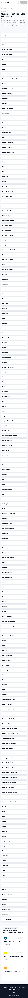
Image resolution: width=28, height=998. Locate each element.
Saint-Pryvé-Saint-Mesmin (9, 792)
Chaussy (4, 240)
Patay (3, 645)
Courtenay (5, 303)
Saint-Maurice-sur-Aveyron (10, 772)
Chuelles (4, 264)
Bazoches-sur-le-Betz (8, 74)
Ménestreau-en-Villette (8, 513)
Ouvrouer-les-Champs (8, 621)
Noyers (4, 596)
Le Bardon (5, 455)
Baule (3, 69)
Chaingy (4, 186)
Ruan (3, 689)
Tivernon (4, 880)
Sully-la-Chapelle (7, 841)
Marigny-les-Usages (8, 504)
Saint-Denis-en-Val (7, 714)
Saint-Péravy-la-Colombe (9, 782)
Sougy (4, 836)
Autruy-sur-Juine (7, 54)
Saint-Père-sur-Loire (8, 787)
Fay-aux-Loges (6, 357)
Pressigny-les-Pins (7, 670)
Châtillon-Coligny (7, 225)
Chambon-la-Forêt (7, 196)
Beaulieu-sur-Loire (7, 88)
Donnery (4, 323)
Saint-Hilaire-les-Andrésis (9, 728)
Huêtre (4, 406)
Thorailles (5, 865)
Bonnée (4, 127)
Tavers (4, 850)
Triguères (5, 890)
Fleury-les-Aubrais (7, 372)
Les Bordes (5, 465)
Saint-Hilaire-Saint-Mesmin (10, 733)
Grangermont (6, 396)
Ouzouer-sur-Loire (7, 631)
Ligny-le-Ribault (6, 469)
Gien (3, 386)
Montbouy (5, 548)
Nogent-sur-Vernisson (8, 592)
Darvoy (4, 318)
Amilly (4, 35)
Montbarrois (5, 543)
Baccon (4, 64)
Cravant (4, 308)
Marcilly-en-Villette (7, 489)
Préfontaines (5, 665)
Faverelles (5, 352)
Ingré (3, 411)
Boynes (4, 157)
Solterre (4, 831)
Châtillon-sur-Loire (7, 235)
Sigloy (4, 826)
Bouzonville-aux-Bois (8, 152)
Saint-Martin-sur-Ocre (8, 767)
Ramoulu (4, 684)
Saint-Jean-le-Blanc (7, 748)
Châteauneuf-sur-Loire (8, 220)
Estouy (4, 347)
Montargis (5, 538)
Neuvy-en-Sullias (7, 577)
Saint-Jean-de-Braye (8, 738)
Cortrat (4, 289)
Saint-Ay (4, 694)
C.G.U (10, 989)
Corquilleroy (5, 284)
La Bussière (5, 430)
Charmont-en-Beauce (8, 210)
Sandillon (4, 806)
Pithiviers (5, 650)
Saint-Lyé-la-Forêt (7, 758)
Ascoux (4, 44)
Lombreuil (5, 474)
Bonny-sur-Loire (6, 132)
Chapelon (5, 206)
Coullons (4, 294)
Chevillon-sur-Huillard (8, 250)
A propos (5, 987)
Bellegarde (5, 98)
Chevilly (4, 254)
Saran (3, 816)
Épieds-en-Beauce (7, 337)
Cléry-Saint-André (7, 269)
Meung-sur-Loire (7, 523)
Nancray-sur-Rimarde (8, 557)
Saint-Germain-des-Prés (9, 719)
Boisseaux (5, 123)
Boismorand (5, 118)
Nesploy (4, 567)
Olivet (4, 601)
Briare (4, 166)
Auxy (3, 59)
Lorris (3, 479)
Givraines (5, 391)
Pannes (4, 640)
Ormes (4, 611)
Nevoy (4, 582)
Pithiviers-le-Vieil (7, 655)
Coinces (4, 274)
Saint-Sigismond (7, 797)
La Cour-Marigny (7, 440)
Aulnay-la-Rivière (7, 49)
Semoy (4, 821)
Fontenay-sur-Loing (7, 377)
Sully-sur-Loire (6, 846)
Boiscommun (5, 113)
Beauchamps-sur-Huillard (9, 79)
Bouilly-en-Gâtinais (7, 142)
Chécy (4, 245)
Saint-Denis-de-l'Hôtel (8, 709)
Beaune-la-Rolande (7, 93)
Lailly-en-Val (5, 450)
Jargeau (4, 416)
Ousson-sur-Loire (7, 616)
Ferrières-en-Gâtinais (8, 367)
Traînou (4, 885)
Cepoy (4, 171)
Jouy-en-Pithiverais (7, 421)
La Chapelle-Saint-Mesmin (9, 435)
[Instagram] (14, 992)
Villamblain (5, 904)
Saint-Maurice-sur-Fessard (9, 777)
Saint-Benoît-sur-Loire (8, 699)
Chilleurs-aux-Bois (7, 259)
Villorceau (5, 914)
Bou (3, 137)
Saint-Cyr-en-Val (7, 704)
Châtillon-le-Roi (6, 230)
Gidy (3, 381)
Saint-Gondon (6, 723)
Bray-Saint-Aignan (7, 162)
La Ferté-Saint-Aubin (8, 445)
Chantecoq (5, 201)
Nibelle (4, 587)
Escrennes (5, 342)
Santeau (4, 811)
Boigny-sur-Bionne (7, 108)
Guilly (3, 401)
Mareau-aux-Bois (7, 499)
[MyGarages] (7, 2)
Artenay (4, 39)
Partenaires (11, 987)
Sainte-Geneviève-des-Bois (10, 802)
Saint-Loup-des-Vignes (8, 753)
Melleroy (4, 508)
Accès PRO (16, 989)
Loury (3, 484)
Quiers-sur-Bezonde (8, 679)
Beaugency (5, 83)
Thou (3, 870)
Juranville (5, 425)
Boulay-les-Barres (7, 147)
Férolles (4, 362)
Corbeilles (5, 279)
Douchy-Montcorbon (8, 333)
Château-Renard (6, 215)
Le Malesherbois (6, 460)
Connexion (24, 2)
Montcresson (6, 552)
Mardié (4, 494)
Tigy (3, 875)
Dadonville (5, 313)
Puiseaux (4, 675)
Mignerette (5, 533)
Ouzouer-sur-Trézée (8, 635)
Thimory (4, 860)
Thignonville (5, 855)
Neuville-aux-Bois (7, 572)
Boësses (4, 103)
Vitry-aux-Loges (6, 919)
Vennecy (4, 899)
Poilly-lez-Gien (6, 660)
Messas (4, 518)
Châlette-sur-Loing (7, 191)
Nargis (4, 562)
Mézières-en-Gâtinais (8, 528)
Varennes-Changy (7, 894)
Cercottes (5, 176)
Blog (16, 987)
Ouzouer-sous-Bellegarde (9, 626)
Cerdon (4, 181)
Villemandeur (6, 909)
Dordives (4, 328)
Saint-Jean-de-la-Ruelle (9, 743)
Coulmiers (5, 298)
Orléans (4, 606)
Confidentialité (21, 987)
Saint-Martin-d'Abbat (8, 763)
